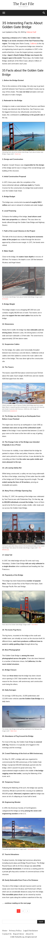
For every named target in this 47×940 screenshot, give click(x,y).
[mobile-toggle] (3, 13)
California (33, 43)
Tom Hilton (34, 624)
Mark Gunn (14, 731)
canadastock (13, 411)
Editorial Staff (31, 32)
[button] (44, 13)
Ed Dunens (5, 299)
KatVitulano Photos (33, 849)
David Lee (18, 154)
